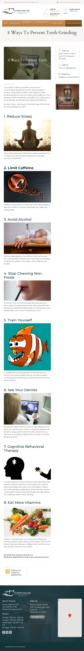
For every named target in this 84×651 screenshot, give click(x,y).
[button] (27, 22)
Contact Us (53, 15)
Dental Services (15, 23)
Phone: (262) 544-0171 (10, 605)
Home (5, 23)
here (9, 434)
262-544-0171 (71, 68)
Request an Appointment (12, 609)
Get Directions (37, 617)
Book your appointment (14, 557)
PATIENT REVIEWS (57, 23)
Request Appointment (73, 23)
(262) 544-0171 (54, 11)
